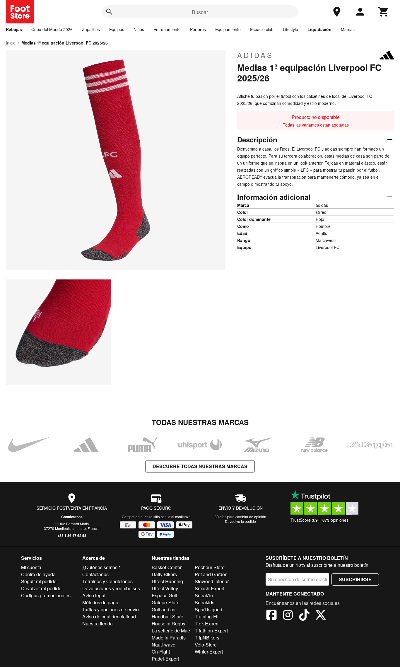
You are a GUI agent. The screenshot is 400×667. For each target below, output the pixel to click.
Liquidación (319, 29)
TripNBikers (207, 637)
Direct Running (167, 581)
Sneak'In (204, 595)
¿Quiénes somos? (101, 567)
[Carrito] (383, 12)
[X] (321, 615)
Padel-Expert (165, 658)
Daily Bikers (164, 574)
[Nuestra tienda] (337, 12)
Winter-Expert (209, 651)
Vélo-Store (206, 644)
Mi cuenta (31, 567)
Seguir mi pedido (39, 581)
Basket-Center (167, 567)
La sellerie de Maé (171, 630)
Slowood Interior (212, 581)
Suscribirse (355, 579)
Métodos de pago (100, 602)
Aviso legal (93, 595)
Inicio (11, 43)
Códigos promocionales (46, 595)
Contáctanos (72, 516)
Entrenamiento (167, 29)
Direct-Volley (165, 588)
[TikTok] (304, 615)
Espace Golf (164, 595)
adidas (255, 55)
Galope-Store (166, 602)
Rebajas (14, 29)
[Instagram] (288, 615)
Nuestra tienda (97, 623)
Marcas (348, 29)
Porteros (198, 29)
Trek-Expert (206, 623)
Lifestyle (290, 29)
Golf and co (163, 609)
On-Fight (161, 651)
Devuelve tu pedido (240, 521)
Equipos (116, 29)
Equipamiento (228, 29)
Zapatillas (91, 29)
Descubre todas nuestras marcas (200, 466)
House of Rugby (168, 623)
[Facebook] (271, 615)
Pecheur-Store (210, 567)
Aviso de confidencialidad (109, 616)
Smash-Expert (209, 588)
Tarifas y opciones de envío (110, 609)
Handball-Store (167, 616)
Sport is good (208, 609)
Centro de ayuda (38, 574)
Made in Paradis (169, 637)
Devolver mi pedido (41, 588)
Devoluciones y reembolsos (111, 588)
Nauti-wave (163, 644)
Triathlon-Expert (211, 630)
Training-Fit (206, 616)
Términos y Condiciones (107, 581)
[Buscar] (109, 11)
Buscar (200, 12)
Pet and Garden (211, 574)
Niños (139, 29)
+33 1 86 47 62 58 (71, 535)
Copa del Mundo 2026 (52, 29)
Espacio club (261, 29)
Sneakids (204, 602)
